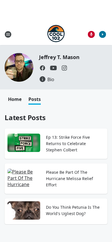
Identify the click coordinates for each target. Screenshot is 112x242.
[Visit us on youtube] (53, 68)
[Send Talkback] (91, 34)
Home (15, 99)
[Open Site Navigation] (8, 34)
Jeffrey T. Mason (59, 57)
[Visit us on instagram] (64, 68)
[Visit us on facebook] (42, 68)
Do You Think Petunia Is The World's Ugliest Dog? (73, 210)
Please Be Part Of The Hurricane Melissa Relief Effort (69, 178)
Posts (34, 99)
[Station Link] (56, 34)
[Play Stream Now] (102, 34)
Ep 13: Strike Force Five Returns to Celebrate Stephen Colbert (68, 143)
